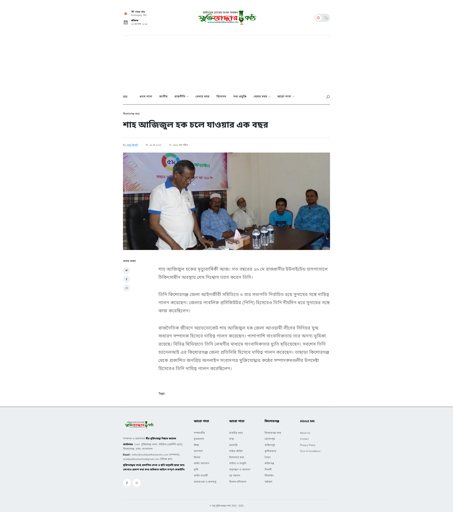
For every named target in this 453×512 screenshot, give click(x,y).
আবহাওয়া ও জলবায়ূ (205, 481)
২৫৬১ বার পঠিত (180, 145)
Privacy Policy (307, 445)
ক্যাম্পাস (198, 451)
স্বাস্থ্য (231, 438)
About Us (305, 432)
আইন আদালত (201, 463)
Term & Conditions (310, 451)
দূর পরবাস (234, 475)
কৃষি (196, 469)
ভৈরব (268, 457)
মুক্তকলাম (199, 438)
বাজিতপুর (270, 445)
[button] (125, 96)
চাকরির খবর (236, 432)
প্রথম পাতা (145, 96)
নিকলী (268, 469)
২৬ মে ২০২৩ (155, 145)
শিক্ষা (196, 445)
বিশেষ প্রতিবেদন (237, 481)
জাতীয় (163, 96)
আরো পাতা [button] (284, 96)
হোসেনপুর (270, 438)
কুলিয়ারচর (270, 451)
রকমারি (233, 445)
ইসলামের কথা (236, 457)
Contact (304, 438)
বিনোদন (221, 96)
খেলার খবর (202, 96)
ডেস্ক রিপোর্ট (132, 145)
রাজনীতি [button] (180, 96)
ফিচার (197, 457)
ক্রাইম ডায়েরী (201, 475)
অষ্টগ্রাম (268, 481)
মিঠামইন (269, 475)
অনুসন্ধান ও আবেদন (239, 469)
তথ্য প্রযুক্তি (239, 96)
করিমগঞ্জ (269, 463)
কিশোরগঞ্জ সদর (273, 432)
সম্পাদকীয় (199, 432)
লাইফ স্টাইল (236, 451)
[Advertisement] (226, 62)
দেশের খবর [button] (261, 96)
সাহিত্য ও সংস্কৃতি (237, 463)
